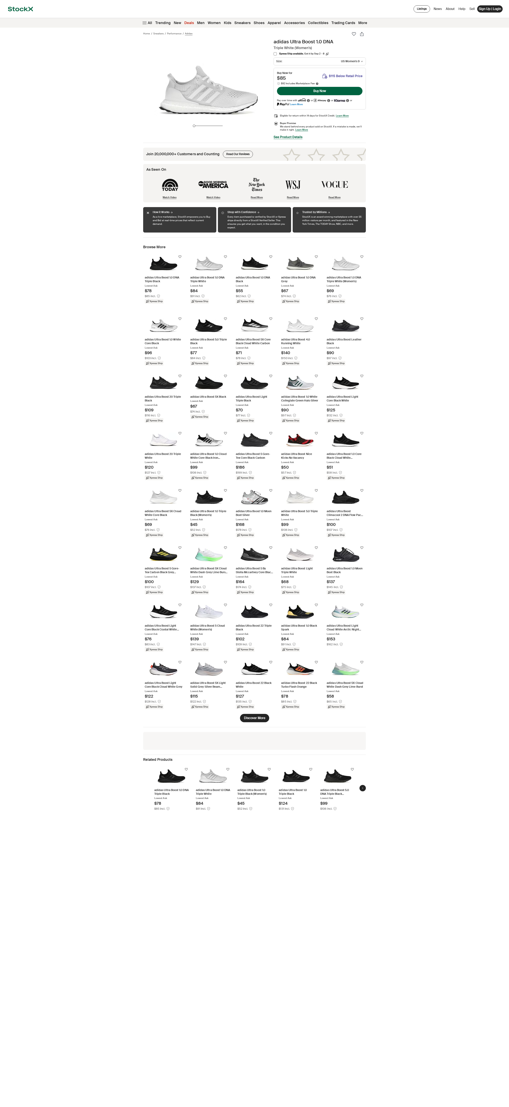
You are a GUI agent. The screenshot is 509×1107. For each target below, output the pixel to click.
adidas (188, 33)
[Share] (362, 34)
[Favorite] (354, 34)
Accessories (294, 22)
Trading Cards (343, 22)
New (177, 22)
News (438, 9)
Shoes (259, 22)
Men (201, 22)
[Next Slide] (362, 788)
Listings (422, 9)
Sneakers (242, 22)
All (150, 22)
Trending (163, 22)
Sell (472, 9)
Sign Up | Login (490, 9)
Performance (174, 33)
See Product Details (288, 137)
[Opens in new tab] (308, 100)
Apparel (274, 22)
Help (461, 9)
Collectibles (318, 22)
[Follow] (180, 257)
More (362, 22)
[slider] (194, 126)
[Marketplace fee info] (317, 83)
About (451, 10)
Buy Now (319, 91)
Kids (227, 22)
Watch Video (170, 197)
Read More (257, 197)
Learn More (296, 104)
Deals (189, 22)
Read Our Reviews (236, 153)
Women (214, 22)
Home (146, 33)
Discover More (254, 718)
